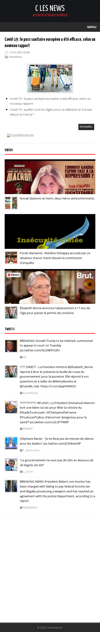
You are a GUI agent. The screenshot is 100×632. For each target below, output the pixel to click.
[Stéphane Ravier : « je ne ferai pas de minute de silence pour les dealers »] (11, 446)
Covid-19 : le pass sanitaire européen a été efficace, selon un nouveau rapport (50, 101)
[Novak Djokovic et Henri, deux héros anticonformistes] (11, 206)
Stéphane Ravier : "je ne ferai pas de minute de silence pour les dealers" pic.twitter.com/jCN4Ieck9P (56, 441)
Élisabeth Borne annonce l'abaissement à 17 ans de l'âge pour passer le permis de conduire (55, 310)
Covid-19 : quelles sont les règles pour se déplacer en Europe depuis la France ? (51, 111)
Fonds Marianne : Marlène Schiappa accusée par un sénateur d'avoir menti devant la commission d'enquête (55, 258)
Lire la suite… (86, 126)
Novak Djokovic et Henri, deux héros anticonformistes (57, 198)
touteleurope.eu (22, 135)
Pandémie (16, 56)
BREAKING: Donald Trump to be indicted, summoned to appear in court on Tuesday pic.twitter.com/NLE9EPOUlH (56, 346)
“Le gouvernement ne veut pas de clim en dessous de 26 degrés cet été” (56, 462)
